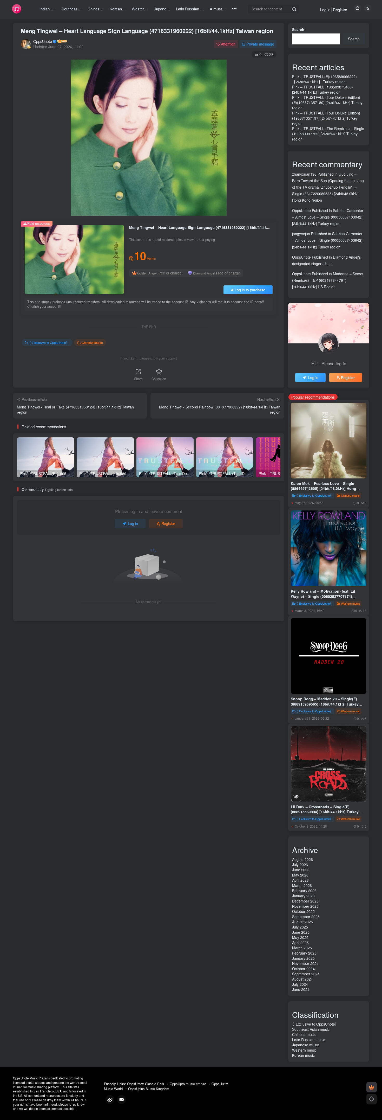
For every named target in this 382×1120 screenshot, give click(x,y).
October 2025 (303, 911)
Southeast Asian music (311, 1029)
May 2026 (300, 875)
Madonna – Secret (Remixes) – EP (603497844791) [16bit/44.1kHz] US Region (327, 280)
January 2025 (303, 958)
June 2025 (300, 932)
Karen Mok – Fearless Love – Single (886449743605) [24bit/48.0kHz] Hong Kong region (323, 488)
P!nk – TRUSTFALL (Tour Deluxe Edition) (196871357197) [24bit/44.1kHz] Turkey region (326, 118)
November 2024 (305, 963)
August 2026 (302, 859)
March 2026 (302, 885)
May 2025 (300, 937)
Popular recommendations (313, 397)
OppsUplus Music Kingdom (148, 1088)
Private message (260, 44)
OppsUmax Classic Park (145, 1083)
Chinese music (92, 342)
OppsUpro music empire (188, 1083)
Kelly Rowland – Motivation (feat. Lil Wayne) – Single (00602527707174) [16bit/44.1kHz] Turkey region (323, 596)
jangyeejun (301, 233)
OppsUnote (42, 41)
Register (340, 9)
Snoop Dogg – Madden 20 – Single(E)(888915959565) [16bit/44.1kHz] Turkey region (325, 704)
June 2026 (300, 869)
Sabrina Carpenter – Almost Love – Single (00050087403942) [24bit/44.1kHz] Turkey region (327, 217)
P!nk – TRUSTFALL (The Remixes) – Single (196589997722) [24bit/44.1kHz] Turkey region (328, 134)
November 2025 (305, 906)
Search (298, 29)
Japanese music (305, 1044)
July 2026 (300, 864)
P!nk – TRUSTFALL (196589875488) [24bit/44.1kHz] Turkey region (322, 89)
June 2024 (300, 989)
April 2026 (300, 880)
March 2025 (302, 947)
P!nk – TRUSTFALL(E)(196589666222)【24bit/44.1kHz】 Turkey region (324, 79)
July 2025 (300, 927)
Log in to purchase (250, 289)
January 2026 (303, 895)
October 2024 (303, 968)
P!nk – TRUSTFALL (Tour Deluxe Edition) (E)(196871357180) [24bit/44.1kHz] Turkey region (327, 102)
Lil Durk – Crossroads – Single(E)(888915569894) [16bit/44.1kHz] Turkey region (325, 812)
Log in (325, 9)
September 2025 (306, 916)
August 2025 (302, 921)
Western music (350, 603)
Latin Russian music (308, 1039)
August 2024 (302, 979)
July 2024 (300, 984)
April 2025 (300, 942)
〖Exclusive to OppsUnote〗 (49, 342)
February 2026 (304, 890)
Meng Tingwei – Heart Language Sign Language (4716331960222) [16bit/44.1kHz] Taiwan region (147, 31)
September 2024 (306, 973)
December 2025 (305, 901)
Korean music (303, 1055)
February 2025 (304, 953)
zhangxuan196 (304, 174)
